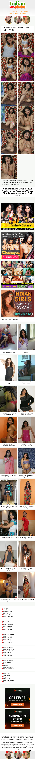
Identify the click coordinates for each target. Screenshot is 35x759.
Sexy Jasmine (6, 677)
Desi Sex (5, 665)
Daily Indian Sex (7, 611)
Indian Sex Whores (8, 636)
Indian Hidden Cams (8, 649)
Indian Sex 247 (7, 628)
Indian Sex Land (7, 629)
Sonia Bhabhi (6, 675)
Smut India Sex (7, 615)
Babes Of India (7, 623)
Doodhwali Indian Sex (9, 610)
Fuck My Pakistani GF (9, 668)
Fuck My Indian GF (8, 651)
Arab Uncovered (7, 655)
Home (8, 11)
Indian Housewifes (8, 667)
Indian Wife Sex (7, 613)
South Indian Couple (8, 680)
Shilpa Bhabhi (6, 682)
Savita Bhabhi (6, 678)
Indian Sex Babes (7, 641)
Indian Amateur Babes (9, 652)
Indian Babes (6, 654)
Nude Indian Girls (7, 642)
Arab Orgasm (6, 621)
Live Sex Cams (24, 11)
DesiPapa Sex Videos (8, 647)
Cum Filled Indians (8, 624)
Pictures (15, 11)
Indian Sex (6, 664)
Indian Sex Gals (7, 639)
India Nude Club (7, 626)
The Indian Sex (7, 608)
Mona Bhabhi (6, 673)
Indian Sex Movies (8, 616)
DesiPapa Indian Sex (8, 660)
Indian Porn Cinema (8, 634)
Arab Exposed (7, 662)
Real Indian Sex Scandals (17, 13)
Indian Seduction (7, 637)
